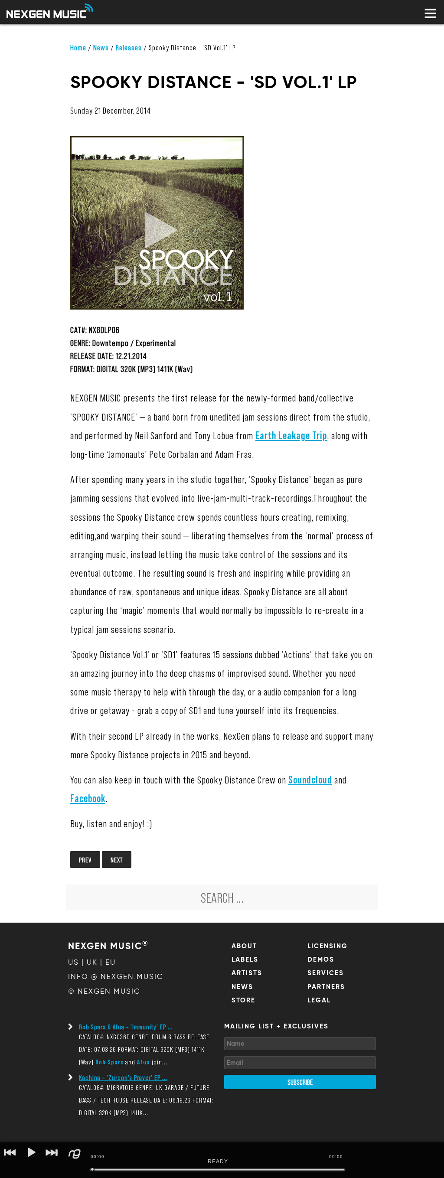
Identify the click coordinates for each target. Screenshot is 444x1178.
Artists (247, 973)
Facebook (87, 798)
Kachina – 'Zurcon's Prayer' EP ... (123, 1077)
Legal (319, 1000)
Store (243, 1000)
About (244, 946)
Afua (143, 1061)
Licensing (327, 946)
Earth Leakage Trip (291, 435)
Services (325, 973)
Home (78, 47)
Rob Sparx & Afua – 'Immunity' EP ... (126, 1026)
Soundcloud (310, 779)
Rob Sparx (109, 1061)
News (101, 47)
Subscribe (300, 1081)
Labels (245, 959)
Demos (320, 959)
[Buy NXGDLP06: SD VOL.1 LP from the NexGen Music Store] (157, 317)
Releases (129, 47)
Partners (326, 987)
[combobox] (222, 897)
